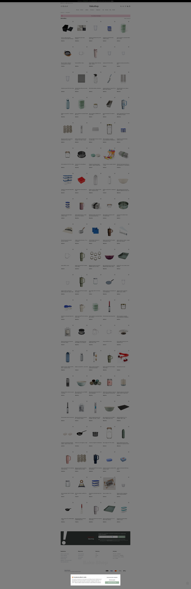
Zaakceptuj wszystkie (112, 582)
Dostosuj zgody (112, 579)
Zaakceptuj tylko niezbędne (112, 577)
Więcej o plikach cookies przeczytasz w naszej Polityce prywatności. (88, 582)
